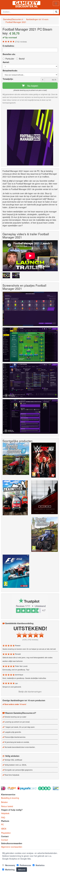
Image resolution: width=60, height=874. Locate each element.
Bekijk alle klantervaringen (30, 691)
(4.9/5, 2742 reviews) (30, 639)
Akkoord (21, 869)
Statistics (40, 865)
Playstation (6, 832)
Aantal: (6, 62)
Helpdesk (5, 813)
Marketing (10, 869)
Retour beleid (7, 806)
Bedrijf (22, 58)
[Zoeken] (56, 11)
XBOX (3, 828)
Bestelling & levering (10, 798)
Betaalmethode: (10, 70)
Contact (4, 839)
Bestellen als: (9, 54)
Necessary (10, 865)
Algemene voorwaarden (11, 846)
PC (2, 824)
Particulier (9, 58)
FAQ (3, 817)
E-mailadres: (9, 45)
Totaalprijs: (8, 78)
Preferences (25, 865)
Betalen (4, 802)
